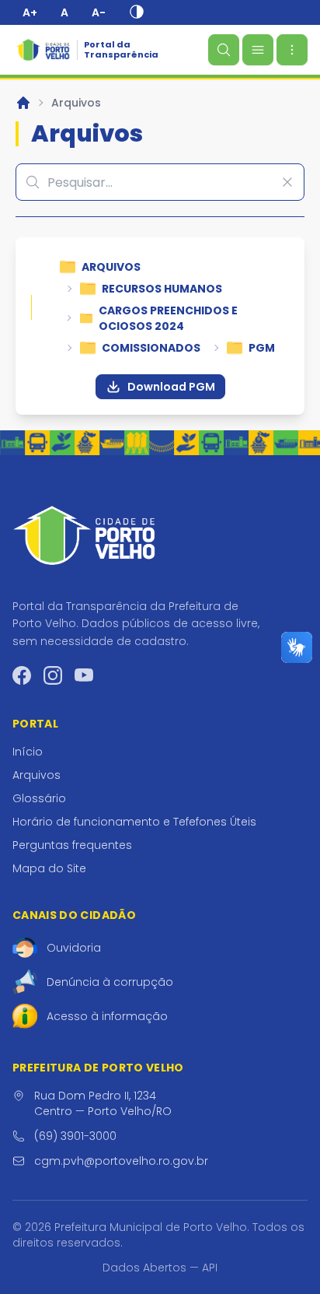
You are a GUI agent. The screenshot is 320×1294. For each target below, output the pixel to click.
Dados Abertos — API (160, 1267)
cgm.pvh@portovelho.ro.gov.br (121, 1161)
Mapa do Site (49, 868)
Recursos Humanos (162, 288)
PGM (262, 348)
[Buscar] (223, 49)
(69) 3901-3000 (75, 1136)
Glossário (39, 798)
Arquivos (76, 102)
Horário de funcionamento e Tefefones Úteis (134, 821)
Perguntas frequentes (72, 845)
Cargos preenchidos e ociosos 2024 (168, 318)
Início (27, 751)
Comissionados (151, 348)
